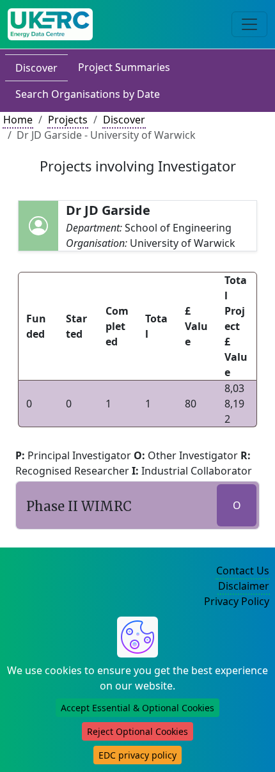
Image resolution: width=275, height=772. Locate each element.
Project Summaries (124, 67)
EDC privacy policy (137, 755)
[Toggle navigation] (249, 24)
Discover (36, 68)
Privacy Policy (236, 601)
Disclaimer (243, 586)
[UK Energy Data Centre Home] (50, 24)
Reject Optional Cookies (137, 731)
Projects (68, 120)
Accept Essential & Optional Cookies (137, 708)
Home (18, 120)
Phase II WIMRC (79, 506)
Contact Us (242, 570)
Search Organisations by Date (87, 94)
